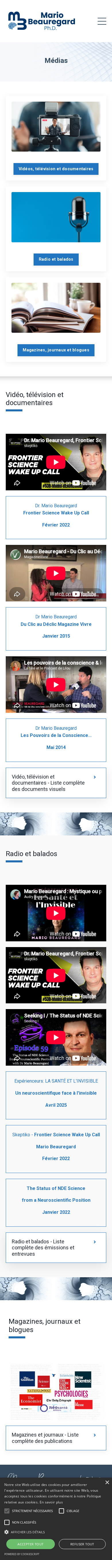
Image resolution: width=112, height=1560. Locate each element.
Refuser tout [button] (82, 1544)
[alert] (56, 1519)
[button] (7, 1511)
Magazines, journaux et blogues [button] (56, 350)
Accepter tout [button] (30, 1544)
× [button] (107, 1482)
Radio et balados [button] (56, 259)
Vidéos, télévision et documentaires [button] (56, 169)
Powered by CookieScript (21, 1554)
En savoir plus (51, 1502)
